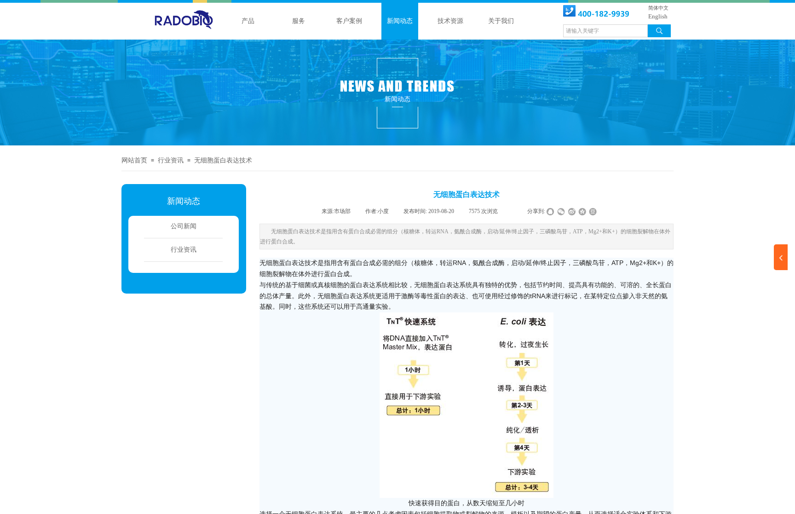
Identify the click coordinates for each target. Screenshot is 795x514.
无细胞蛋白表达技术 (223, 160)
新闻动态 (400, 20)
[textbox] (605, 30)
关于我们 (501, 20)
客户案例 (349, 20)
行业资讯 (171, 160)
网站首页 (134, 160)
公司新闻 (183, 226)
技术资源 (450, 20)
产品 (248, 20)
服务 (298, 20)
